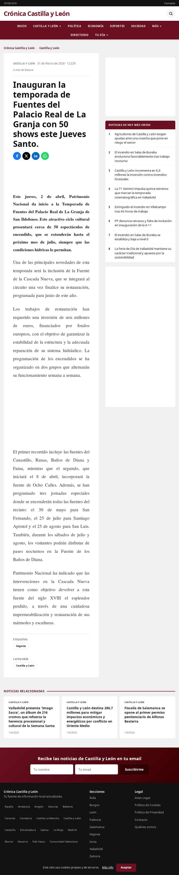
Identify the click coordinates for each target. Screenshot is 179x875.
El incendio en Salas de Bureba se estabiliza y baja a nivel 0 (134, 237)
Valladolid (96, 849)
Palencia (95, 820)
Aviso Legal (142, 798)
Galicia (44, 830)
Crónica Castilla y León (37, 13)
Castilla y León (45, 26)
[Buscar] (170, 13)
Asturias (53, 806)
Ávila (93, 798)
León (93, 812)
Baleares (68, 806)
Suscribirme (134, 769)
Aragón (39, 806)
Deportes (117, 26)
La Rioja (58, 830)
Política (74, 26)
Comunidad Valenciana (64, 841)
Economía (96, 26)
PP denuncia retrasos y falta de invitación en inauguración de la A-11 (140, 223)
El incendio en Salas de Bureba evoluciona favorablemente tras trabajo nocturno (139, 156)
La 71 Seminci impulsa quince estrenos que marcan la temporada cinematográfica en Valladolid (138, 193)
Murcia (9, 841)
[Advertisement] (51, 176)
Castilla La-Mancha (47, 818)
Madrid (72, 830)
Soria (93, 842)
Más (155, 26)
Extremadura (28, 830)
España (9, 806)
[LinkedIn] (36, 156)
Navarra (23, 841)
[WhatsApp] (45, 156)
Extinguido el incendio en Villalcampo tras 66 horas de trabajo (137, 209)
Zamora (95, 856)
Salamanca (97, 827)
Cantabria (26, 818)
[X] (26, 156)
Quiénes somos (145, 827)
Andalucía (24, 806)
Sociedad (138, 26)
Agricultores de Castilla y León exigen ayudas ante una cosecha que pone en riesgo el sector (138, 138)
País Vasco (38, 841)
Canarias (10, 818)
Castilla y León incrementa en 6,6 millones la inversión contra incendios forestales (138, 174)
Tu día (100, 35)
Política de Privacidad (149, 812)
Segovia (21, 646)
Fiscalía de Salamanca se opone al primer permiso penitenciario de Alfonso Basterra (144, 714)
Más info (107, 867)
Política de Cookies (148, 805)
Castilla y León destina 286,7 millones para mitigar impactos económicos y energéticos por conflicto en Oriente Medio (90, 717)
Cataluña (10, 830)
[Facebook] (17, 156)
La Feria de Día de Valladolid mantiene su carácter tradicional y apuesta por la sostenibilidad (140, 253)
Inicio (22, 26)
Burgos (95, 805)
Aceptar (126, 867)
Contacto (169, 3)
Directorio (80, 35)
